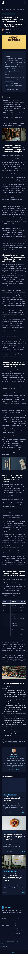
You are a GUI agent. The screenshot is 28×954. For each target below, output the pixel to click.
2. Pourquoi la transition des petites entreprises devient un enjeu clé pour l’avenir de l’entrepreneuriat (14, 66)
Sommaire (7, 56)
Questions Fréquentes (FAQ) (12, 89)
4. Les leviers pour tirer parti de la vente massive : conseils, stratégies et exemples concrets (14, 79)
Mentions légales (19, 930)
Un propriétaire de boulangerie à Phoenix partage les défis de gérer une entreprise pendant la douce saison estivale (14, 837)
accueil (16, 923)
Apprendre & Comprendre (11, 8)
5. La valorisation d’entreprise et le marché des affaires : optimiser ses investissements (13, 85)
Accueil (3, 8)
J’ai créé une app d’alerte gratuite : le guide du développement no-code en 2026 (14, 798)
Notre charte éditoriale (17, 742)
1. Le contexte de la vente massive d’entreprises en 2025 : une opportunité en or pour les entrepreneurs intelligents (15, 60)
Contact (17, 928)
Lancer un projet (5, 925)
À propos (17, 920)
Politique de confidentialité (7, 948)
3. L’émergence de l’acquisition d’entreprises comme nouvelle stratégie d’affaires (14, 72)
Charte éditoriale (19, 925)
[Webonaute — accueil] (3, 2)
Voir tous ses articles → (14, 769)
